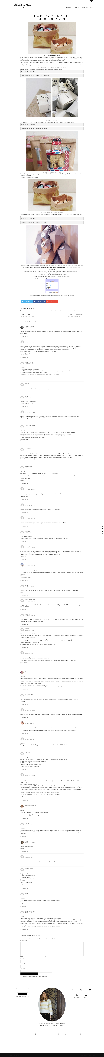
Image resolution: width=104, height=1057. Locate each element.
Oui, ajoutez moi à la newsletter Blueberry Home (35, 976)
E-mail (22, 963)
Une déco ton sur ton (76, 315)
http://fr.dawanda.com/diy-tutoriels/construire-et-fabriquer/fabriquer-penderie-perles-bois (42, 436)
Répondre (25, 336)
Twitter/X (19, 1034)
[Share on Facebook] (29, 308)
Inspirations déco (55, 13)
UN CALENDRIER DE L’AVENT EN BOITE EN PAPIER (52, 67)
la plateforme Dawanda (74, 271)
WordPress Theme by (87, 1055)
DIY (75, 59)
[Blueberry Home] (22, 5)
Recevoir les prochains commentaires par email (34, 956)
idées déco (62, 310)
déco (48, 310)
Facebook (63, 1034)
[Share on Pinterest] (34, 308)
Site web (22, 968)
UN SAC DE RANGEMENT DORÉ (52, 172)
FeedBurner (26, 996)
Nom (22, 959)
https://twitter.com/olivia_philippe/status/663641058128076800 (42, 374)
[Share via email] (27, 308)
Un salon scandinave (28, 315)
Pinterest (85, 1034)
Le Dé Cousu (28, 448)
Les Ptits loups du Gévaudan (33, 487)
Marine (27, 563)
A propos (69, 7)
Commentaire (24, 940)
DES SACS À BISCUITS (52, 120)
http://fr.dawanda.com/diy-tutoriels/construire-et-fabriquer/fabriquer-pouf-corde (50, 371)
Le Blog (77, 7)
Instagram (41, 1034)
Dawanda (77, 267)
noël (27, 312)
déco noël (53, 310)
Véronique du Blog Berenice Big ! (35, 546)
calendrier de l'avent (35, 310)
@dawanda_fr (68, 276)
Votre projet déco (87, 7)
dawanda (44, 310)
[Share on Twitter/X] (31, 308)
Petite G (27, 841)
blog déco (25, 310)
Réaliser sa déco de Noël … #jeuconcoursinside (52, 17)
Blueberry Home (55, 273)
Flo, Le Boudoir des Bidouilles (34, 774)
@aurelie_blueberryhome (58, 276)
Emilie (26, 341)
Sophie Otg (28, 752)
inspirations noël (70, 310)
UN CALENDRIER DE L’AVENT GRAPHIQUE (52, 212)
